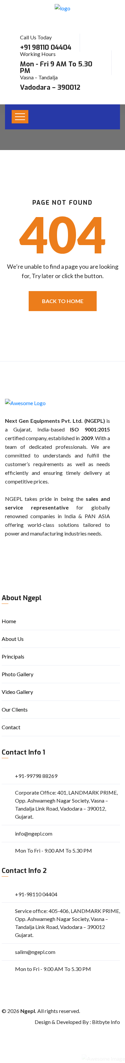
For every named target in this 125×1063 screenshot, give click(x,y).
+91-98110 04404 (36, 894)
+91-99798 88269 (36, 776)
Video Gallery (17, 692)
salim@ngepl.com (35, 952)
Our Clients (15, 709)
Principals (13, 656)
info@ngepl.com (33, 833)
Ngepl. (28, 1011)
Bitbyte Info (106, 1022)
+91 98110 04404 (45, 47)
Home (9, 621)
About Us (13, 639)
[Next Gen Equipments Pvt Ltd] (62, 8)
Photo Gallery (17, 674)
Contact (11, 727)
